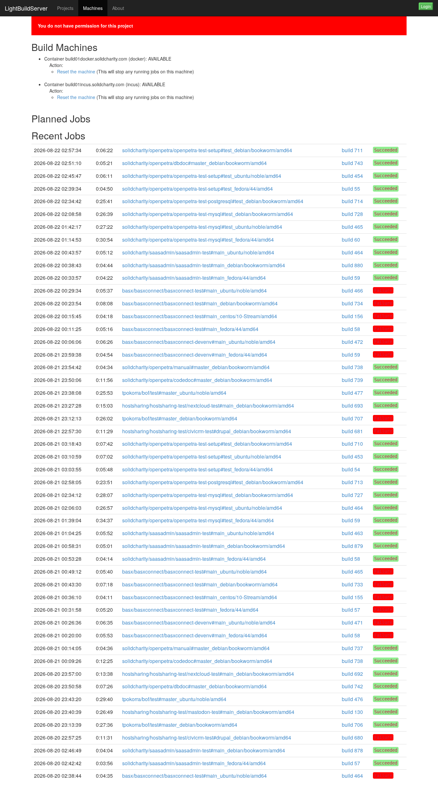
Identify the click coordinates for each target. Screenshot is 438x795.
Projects (65, 8)
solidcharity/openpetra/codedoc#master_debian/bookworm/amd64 (197, 380)
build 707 (352, 418)
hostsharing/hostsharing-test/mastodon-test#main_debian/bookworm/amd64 (208, 712)
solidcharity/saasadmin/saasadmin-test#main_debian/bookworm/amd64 (203, 265)
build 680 (352, 737)
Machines (93, 8)
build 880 (352, 265)
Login (426, 6)
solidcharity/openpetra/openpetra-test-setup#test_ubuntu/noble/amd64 (201, 175)
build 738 (352, 367)
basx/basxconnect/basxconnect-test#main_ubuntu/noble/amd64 (194, 290)
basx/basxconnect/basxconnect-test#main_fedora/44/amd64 (190, 329)
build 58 (351, 329)
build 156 (352, 316)
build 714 (352, 201)
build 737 (352, 648)
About (118, 8)
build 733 (352, 584)
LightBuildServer (26, 8)
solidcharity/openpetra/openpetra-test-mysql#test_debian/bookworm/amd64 (207, 214)
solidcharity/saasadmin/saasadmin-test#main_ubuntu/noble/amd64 (198, 252)
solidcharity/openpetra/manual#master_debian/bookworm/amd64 (196, 367)
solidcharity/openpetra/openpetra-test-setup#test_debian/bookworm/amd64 (207, 150)
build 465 (352, 226)
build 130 (352, 712)
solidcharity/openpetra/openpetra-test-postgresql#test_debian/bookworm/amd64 (212, 201)
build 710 (352, 443)
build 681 (352, 431)
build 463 (352, 533)
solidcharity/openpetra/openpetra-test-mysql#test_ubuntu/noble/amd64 (202, 226)
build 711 (352, 150)
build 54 (351, 469)
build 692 (352, 673)
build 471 (352, 622)
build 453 (352, 456)
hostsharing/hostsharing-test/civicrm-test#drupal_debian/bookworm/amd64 (206, 431)
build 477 (352, 392)
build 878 (352, 750)
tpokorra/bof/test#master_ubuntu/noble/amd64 (174, 392)
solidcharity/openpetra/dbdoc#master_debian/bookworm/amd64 (194, 163)
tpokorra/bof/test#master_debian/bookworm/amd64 (179, 418)
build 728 (352, 214)
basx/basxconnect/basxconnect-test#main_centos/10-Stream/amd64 (199, 316)
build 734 (352, 303)
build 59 (351, 277)
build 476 (352, 699)
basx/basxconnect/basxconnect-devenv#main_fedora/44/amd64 (194, 354)
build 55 (351, 188)
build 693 (352, 405)
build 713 (352, 482)
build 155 (352, 597)
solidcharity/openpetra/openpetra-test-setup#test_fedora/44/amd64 (197, 188)
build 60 (351, 239)
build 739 (352, 380)
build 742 (352, 686)
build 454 (352, 175)
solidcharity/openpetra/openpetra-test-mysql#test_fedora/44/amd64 (198, 239)
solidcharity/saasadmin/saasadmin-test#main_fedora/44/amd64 (194, 277)
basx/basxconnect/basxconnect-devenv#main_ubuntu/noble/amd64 (198, 341)
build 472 (352, 341)
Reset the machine (76, 71)
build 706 (352, 724)
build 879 (352, 546)
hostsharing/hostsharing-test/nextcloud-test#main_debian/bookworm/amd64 (208, 405)
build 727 (352, 495)
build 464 (352, 252)
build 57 (351, 609)
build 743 (352, 163)
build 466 (352, 290)
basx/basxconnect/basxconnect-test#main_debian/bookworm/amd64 (200, 303)
